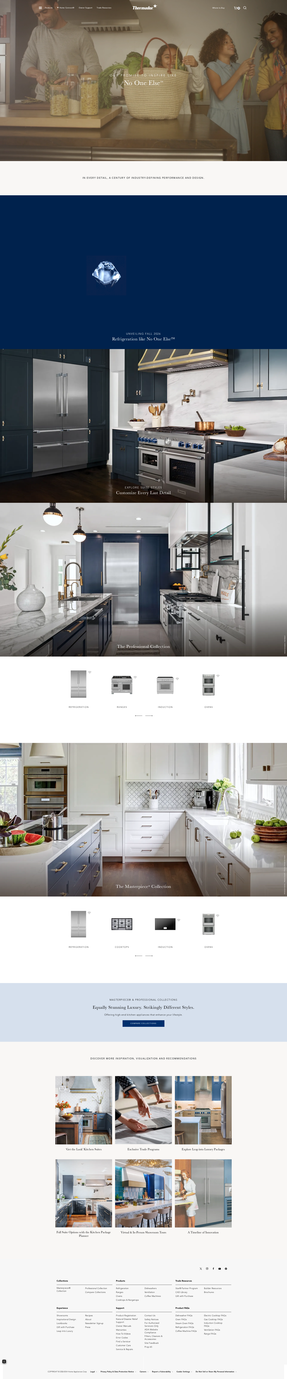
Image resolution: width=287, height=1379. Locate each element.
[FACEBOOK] (213, 1269)
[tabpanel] (78, 688)
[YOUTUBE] (219, 1269)
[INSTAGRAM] (207, 1269)
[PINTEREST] (226, 1269)
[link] (245, 8)
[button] (40, 8)
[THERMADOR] (145, 6)
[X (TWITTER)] (200, 1269)
